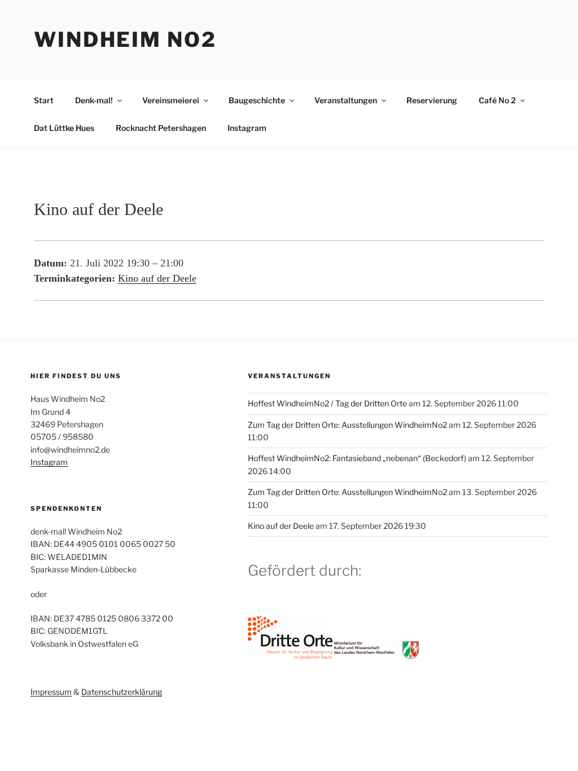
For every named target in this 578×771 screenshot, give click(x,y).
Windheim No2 (125, 39)
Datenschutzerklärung (121, 691)
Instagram (246, 128)
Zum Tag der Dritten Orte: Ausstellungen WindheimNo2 (347, 425)
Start (44, 100)
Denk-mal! (94, 100)
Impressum (51, 691)
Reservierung (431, 100)
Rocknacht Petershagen (161, 128)
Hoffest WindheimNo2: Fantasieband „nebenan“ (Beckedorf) (357, 458)
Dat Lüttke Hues (64, 128)
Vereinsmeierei (170, 100)
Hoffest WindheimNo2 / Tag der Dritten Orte (327, 403)
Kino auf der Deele (157, 278)
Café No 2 (497, 100)
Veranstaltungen (345, 100)
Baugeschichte (257, 100)
